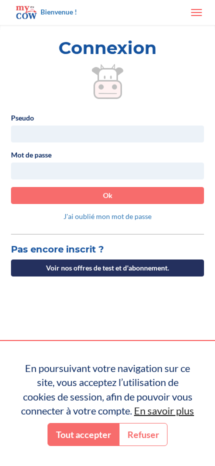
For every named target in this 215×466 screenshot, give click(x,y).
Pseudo (22, 118)
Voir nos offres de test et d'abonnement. (107, 268)
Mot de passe (31, 154)
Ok (107, 195)
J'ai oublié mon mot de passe (108, 216)
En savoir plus (164, 410)
